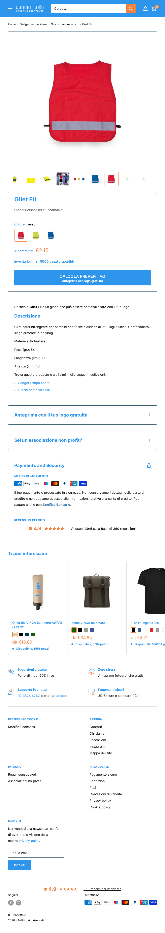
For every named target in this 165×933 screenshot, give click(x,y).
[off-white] (145, 630)
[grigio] (86, 630)
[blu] (50, 235)
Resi (93, 788)
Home (12, 24)
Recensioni (98, 740)
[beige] (15, 634)
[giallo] (35, 235)
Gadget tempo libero (33, 24)
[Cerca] (131, 8)
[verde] (33, 634)
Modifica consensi (22, 727)
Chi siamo (97, 733)
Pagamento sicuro (103, 774)
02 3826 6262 (29, 696)
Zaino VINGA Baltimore (88, 623)
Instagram (97, 746)
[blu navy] (27, 634)
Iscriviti (19, 865)
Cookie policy (100, 807)
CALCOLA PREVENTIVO (82, 278)
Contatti (96, 727)
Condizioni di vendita (106, 794)
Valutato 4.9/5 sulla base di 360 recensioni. (103, 529)
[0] (153, 8)
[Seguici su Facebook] (11, 903)
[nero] (21, 634)
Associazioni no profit (24, 781)
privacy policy (29, 841)
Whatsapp (59, 696)
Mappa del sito (101, 753)
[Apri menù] (10, 8)
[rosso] (20, 235)
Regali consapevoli (22, 774)
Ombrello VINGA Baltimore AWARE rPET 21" (37, 625)
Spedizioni (97, 781)
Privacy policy (100, 800)
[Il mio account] (145, 8)
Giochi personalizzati (64, 24)
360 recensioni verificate (102, 889)
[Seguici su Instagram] (18, 903)
